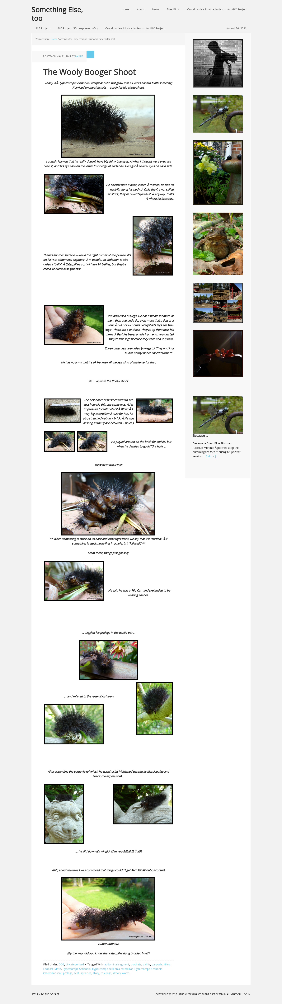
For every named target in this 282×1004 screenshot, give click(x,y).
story (96, 973)
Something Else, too (57, 13)
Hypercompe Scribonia (77, 969)
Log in (246, 994)
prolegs (67, 973)
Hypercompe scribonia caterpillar (112, 969)
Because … (200, 435)
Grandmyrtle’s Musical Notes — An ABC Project (135, 28)
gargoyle (157, 964)
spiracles (86, 973)
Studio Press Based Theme (194, 994)
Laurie (79, 56)
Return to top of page (45, 994)
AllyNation (234, 994)
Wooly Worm (121, 973)
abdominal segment (116, 964)
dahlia (146, 964)
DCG (61, 964)
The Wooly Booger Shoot (89, 71)
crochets (136, 964)
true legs (106, 973)
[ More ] (211, 456)
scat (76, 973)
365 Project (42, 28)
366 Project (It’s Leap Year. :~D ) (78, 28)
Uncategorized (75, 964)
